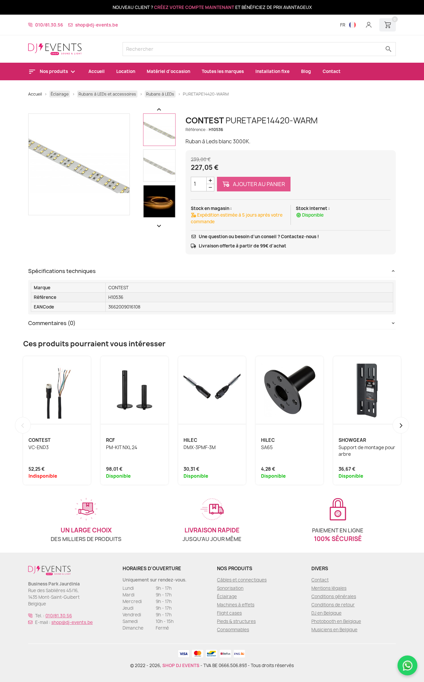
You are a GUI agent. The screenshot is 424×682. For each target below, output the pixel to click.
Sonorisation (230, 588)
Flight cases (229, 613)
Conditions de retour (333, 605)
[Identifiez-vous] (368, 25)
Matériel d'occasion (168, 71)
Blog (306, 71)
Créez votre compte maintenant (194, 7)
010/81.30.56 (49, 25)
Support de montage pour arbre (367, 450)
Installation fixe (272, 71)
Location (125, 71)
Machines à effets (235, 605)
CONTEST (118, 288)
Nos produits (54, 71)
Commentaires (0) (52, 323)
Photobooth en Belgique (336, 621)
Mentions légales (328, 588)
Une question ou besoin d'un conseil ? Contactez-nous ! (259, 236)
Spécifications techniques (62, 271)
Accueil (96, 71)
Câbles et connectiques (242, 580)
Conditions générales (333, 596)
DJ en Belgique (326, 613)
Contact (332, 71)
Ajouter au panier (258, 184)
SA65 (267, 447)
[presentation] (23, 425)
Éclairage (227, 596)
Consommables (233, 630)
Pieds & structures (236, 621)
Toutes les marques (223, 71)
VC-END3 (38, 447)
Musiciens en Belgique (334, 630)
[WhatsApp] (407, 665)
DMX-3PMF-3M (200, 447)
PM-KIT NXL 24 (121, 447)
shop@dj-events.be (96, 25)
